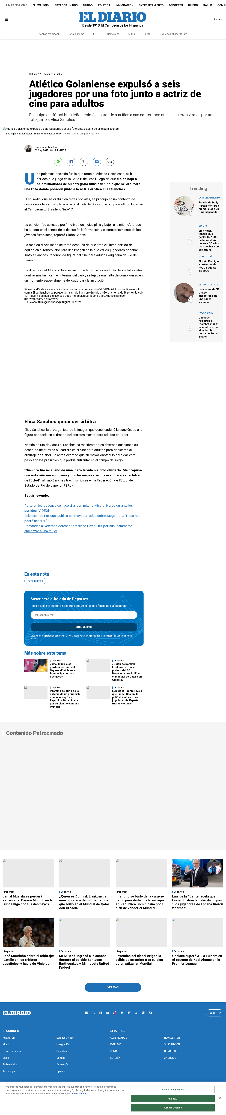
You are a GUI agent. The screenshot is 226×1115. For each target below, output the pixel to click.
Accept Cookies (173, 1107)
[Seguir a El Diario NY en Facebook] (86, 1012)
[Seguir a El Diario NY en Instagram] (100, 1012)
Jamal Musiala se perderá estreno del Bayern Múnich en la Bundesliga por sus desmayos (63, 670)
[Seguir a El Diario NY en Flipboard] (129, 1012)
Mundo (88, 5)
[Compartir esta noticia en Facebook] (71, 162)
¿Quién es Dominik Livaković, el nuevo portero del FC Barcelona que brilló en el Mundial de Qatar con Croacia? (127, 671)
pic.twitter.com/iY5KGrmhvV (41, 299)
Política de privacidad (89, 636)
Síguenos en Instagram (173, 34)
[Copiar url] (110, 162)
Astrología (206, 256)
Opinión (60, 1071)
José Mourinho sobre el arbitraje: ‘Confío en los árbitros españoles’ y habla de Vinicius (28, 960)
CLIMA (114, 1051)
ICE (95, 34)
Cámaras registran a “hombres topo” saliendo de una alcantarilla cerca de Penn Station (208, 327)
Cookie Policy (78, 1093)
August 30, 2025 (71, 302)
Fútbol (147, 34)
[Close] (220, 1098)
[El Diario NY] (113, 19)
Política (104, 5)
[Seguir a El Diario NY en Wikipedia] (136, 1012)
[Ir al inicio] (17, 1012)
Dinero (193, 5)
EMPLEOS (115, 1044)
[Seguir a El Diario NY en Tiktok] (114, 1012)
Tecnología (9, 1071)
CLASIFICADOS (118, 1037)
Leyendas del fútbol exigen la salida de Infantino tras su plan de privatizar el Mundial (139, 960)
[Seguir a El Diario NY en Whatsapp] (143, 1012)
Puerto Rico (113, 34)
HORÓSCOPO (171, 1051)
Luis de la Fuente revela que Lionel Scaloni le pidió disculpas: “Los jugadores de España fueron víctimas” (127, 697)
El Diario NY (35, 74)
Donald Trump (76, 34)
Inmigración (124, 5)
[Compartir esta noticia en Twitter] (84, 162)
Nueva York (41, 5)
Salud (207, 5)
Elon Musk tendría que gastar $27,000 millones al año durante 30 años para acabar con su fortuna (209, 240)
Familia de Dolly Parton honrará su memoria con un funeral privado (210, 207)
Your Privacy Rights (173, 1089)
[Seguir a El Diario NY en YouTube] (107, 1012)
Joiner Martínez (49, 147)
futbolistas (35, 581)
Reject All (173, 1098)
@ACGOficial (106, 289)
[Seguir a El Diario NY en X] (93, 1012)
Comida (60, 1057)
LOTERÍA (115, 1057)
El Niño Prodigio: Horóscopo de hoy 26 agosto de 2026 (209, 266)
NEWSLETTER (172, 1037)
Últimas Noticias (15, 5)
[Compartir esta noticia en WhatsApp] (58, 162)
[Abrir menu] (7, 20)
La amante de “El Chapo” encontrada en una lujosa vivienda (209, 296)
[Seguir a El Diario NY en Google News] (122, 1012)
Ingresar (218, 19)
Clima (131, 34)
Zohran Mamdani (49, 34)
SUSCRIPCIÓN (172, 1044)
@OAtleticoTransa (112, 295)
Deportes (176, 5)
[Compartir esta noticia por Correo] (97, 162)
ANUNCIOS (170, 1057)
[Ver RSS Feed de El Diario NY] (150, 1012)
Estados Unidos (66, 5)
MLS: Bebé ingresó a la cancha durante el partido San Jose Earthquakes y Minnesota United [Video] (84, 961)
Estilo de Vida (10, 1064)
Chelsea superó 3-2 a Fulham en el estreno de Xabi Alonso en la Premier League (197, 960)
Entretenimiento (151, 5)
